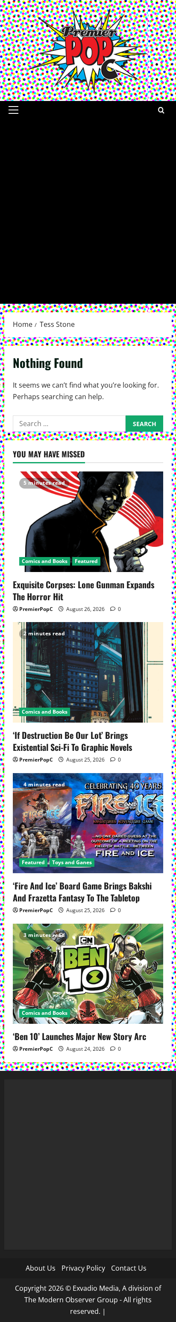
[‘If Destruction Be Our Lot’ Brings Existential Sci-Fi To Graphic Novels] (88, 672)
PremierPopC (36, 609)
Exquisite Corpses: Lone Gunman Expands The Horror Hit (83, 590)
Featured (86, 561)
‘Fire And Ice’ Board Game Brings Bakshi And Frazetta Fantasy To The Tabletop (82, 891)
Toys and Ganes (72, 862)
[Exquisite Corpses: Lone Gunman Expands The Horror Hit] (88, 521)
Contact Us (129, 1268)
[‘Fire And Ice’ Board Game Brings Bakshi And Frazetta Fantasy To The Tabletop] (88, 823)
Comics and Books (44, 561)
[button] (13, 110)
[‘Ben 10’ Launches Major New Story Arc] (88, 974)
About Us (41, 1268)
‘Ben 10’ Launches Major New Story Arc (80, 1036)
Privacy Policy (83, 1268)
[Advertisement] (88, 211)
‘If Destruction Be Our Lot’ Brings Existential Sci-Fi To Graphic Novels (72, 741)
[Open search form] (161, 110)
